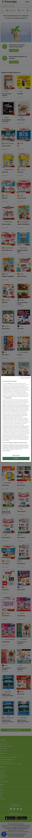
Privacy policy (8, 397)
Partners (13, 410)
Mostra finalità (16, 455)
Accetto (16, 458)
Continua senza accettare (25, 377)
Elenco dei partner (6, 450)
